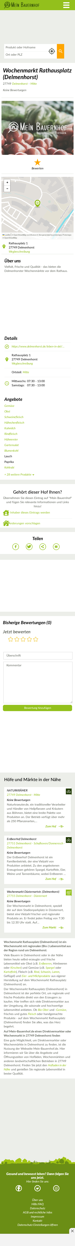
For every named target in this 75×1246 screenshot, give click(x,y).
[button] (37, 204)
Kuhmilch (9, 428)
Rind (36, 972)
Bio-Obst (43, 1010)
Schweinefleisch (13, 417)
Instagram (56, 1188)
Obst (7, 411)
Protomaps (66, 235)
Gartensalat (11, 445)
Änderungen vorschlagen (24, 523)
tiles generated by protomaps (50, 235)
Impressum (37, 1216)
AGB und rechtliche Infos (37, 1212)
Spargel (50, 967)
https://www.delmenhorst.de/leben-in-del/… (38, 346)
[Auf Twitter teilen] (29, 547)
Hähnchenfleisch (14, 422)
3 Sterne (23, 639)
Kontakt (37, 1220)
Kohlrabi (9, 467)
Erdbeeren (45, 963)
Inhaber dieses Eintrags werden (30, 512)
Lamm (55, 972)
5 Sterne (35, 639)
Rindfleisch (10, 434)
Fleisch (32, 1014)
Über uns (37, 1200)
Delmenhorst (20, 83)
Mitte (33, 83)
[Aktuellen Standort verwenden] (51, 51)
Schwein (45, 972)
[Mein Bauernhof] (28, 5)
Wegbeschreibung (19, 251)
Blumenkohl (11, 450)
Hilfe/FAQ (37, 1204)
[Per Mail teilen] (56, 547)
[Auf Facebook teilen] (16, 547)
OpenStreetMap (10, 237)
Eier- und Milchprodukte (36, 976)
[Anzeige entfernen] (72, 1231)
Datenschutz (37, 1208)
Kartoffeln (10, 972)
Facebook (18, 1188)
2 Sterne (17, 639)
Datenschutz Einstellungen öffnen (38, 1225)
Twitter (37, 1188)
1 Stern (10, 639)
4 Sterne (29, 639)
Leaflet (7, 235)
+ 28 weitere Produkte (17, 474)
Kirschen (15, 967)
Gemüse (9, 406)
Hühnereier (11, 439)
